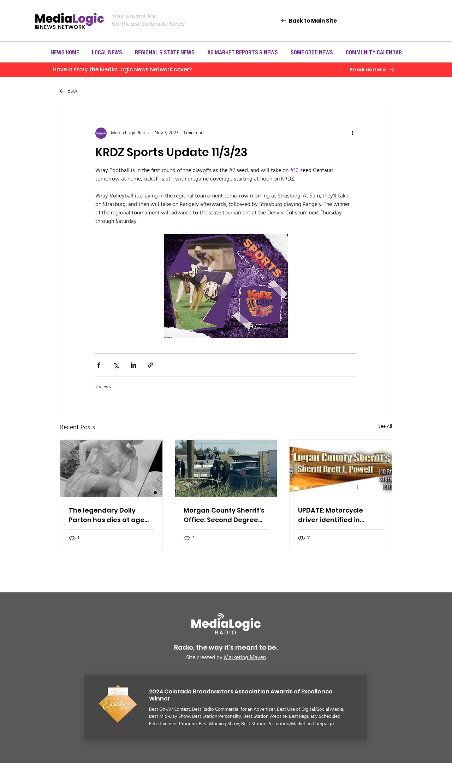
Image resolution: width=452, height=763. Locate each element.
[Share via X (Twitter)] (116, 365)
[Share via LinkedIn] (133, 365)
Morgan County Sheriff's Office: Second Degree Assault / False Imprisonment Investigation (224, 515)
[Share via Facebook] (98, 365)
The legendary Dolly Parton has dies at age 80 (106, 515)
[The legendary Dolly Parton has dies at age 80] (111, 468)
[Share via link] (150, 365)
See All (385, 427)
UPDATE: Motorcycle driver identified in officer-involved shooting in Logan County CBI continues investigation (333, 515)
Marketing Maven (245, 657)
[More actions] (352, 133)
